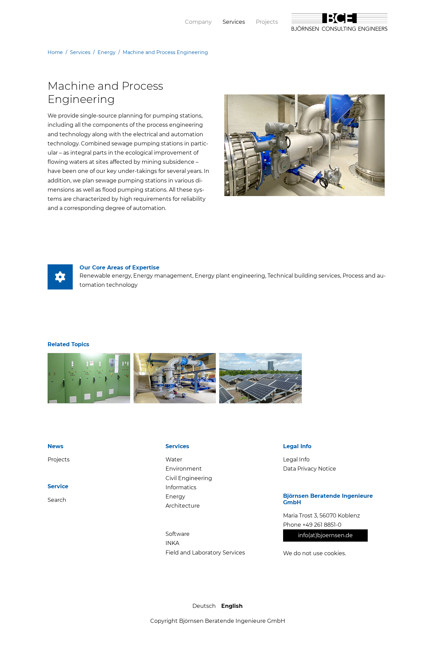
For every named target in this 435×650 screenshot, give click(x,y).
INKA (172, 543)
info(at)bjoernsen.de (325, 535)
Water (174, 459)
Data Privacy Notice (309, 468)
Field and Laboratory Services (205, 552)
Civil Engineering (189, 478)
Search (57, 500)
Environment (184, 468)
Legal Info (296, 459)
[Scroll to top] (417, 632)
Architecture (183, 506)
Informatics (181, 487)
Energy (175, 496)
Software (178, 534)
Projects (59, 459)
